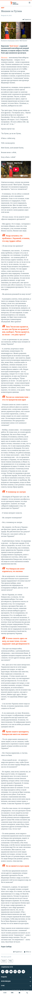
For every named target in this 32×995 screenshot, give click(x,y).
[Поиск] (27, 992)
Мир (2, 8)
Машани (4, 58)
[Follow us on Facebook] (2, 971)
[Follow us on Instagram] (15, 971)
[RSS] (19, 971)
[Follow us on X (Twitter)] (7, 971)
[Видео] (19, 992)
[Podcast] (23, 971)
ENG (12, 992)
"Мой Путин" (14, 46)
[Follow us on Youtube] (11, 971)
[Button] (26, 19)
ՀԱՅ (4, 992)
